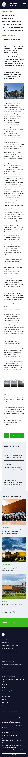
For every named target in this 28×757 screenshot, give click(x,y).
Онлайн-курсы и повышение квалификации (12, 664)
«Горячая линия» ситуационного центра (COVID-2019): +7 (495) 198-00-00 (11, 740)
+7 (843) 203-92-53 (7, 673)
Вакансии (4, 655)
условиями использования (18, 750)
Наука (13, 35)
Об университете (6, 639)
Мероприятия (5, 702)
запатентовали (12, 405)
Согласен (14, 754)
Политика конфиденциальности (9, 735)
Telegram (4, 622)
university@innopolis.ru (8, 676)
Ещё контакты (5, 687)
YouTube (13, 622)
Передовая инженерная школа (9, 651)
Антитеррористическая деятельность (11, 745)
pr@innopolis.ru (6, 696)
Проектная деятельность (8, 648)
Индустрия (5, 35)
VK (8, 622)
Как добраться (5, 684)
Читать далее (16, 435)
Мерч (3, 658)
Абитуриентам (5, 642)
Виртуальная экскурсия (8, 661)
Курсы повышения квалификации (10, 645)
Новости (4, 699)
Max (18, 622)
